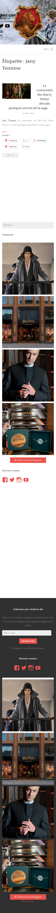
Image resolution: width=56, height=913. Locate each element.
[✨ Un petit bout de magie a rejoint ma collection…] (28, 429)
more (5, 132)
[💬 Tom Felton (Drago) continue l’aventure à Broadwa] (28, 376)
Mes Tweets (28, 901)
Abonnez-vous (28, 641)
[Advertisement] (28, 191)
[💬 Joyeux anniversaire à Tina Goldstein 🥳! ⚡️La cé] (28, 269)
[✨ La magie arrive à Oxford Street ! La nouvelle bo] (28, 322)
